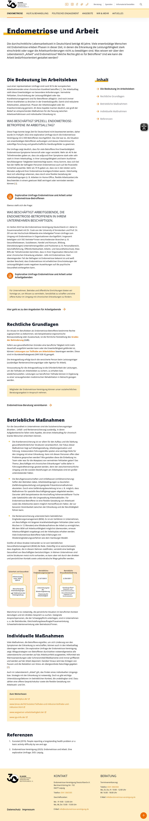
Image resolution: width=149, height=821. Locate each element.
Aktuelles (117, 13)
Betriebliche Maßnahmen (113, 104)
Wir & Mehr (103, 13)
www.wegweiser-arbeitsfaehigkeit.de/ (27, 712)
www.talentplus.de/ (18, 699)
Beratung (97, 4)
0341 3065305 (66, 792)
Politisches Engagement (65, 13)
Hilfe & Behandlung (37, 13)
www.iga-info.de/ (17, 717)
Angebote (87, 13)
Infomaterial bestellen (125, 4)
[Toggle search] (141, 4)
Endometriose (15, 13)
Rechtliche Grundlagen (112, 96)
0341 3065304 (113, 787)
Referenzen (106, 119)
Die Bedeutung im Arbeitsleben (117, 88)
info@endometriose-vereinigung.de (74, 809)
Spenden (108, 4)
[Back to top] (143, 815)
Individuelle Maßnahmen (113, 111)
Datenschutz (14, 809)
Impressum (28, 809)
